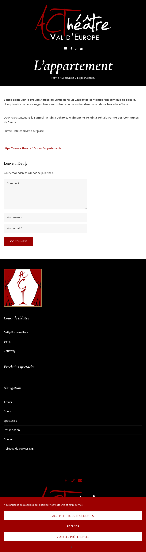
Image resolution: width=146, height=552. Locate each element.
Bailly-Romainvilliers (16, 332)
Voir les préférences (73, 537)
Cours (7, 411)
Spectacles (68, 77)
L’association (12, 430)
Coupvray (9, 351)
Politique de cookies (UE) (19, 448)
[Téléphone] (76, 48)
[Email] (81, 48)
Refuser (73, 526)
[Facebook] (71, 48)
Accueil (8, 402)
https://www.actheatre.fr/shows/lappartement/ (32, 148)
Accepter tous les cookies (73, 516)
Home (55, 77)
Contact (8, 439)
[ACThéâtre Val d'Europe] (73, 23)
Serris (7, 341)
